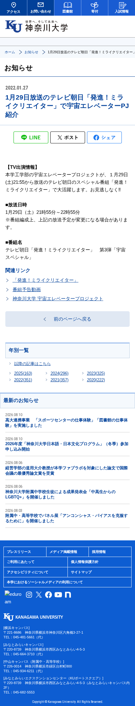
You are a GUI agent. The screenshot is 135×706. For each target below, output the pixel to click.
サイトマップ (81, 572)
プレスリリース (19, 552)
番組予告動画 (27, 289)
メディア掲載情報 (63, 552)
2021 (59, 380)
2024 (59, 373)
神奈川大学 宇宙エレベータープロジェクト (58, 298)
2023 (96, 373)
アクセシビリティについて (27, 572)
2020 (96, 380)
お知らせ (31, 52)
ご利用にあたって (21, 562)
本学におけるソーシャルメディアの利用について (45, 582)
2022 (23, 380)
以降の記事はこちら (32, 363)
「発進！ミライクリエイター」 (45, 280)
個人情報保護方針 (85, 562)
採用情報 (99, 552)
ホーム (10, 52)
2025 (23, 373)
